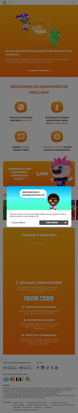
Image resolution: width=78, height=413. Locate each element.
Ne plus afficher (18, 222)
